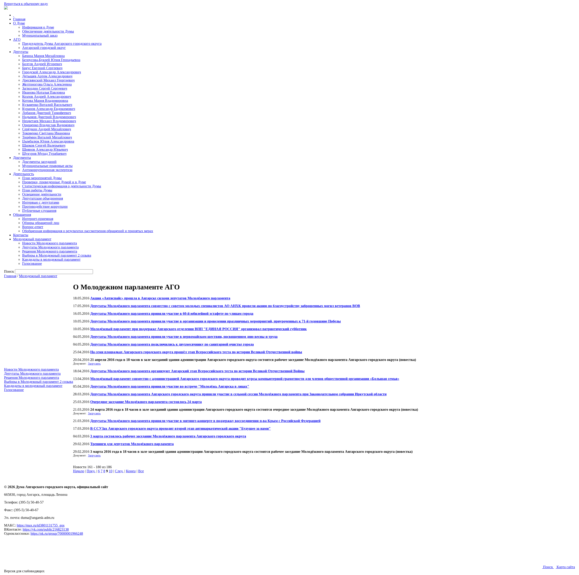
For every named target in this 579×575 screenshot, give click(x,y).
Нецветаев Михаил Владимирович (49, 121)
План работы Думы (37, 190)
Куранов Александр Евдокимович (48, 109)
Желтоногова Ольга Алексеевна (47, 84)
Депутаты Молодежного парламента (50, 247)
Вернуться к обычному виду (26, 4)
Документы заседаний (39, 162)
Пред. (91, 471)
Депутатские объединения (42, 198)
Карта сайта (565, 567)
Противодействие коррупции (45, 206)
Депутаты (20, 52)
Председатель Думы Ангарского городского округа (62, 43)
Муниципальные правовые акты (47, 166)
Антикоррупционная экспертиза (47, 170)
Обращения (22, 215)
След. (119, 471)
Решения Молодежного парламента (49, 251)
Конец (131, 471)
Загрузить (94, 363)
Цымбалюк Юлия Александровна (48, 141)
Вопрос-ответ (32, 227)
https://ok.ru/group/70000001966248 (57, 533)
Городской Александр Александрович (51, 72)
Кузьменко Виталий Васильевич (47, 105)
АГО (17, 39)
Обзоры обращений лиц (40, 223)
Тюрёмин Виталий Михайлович (47, 137)
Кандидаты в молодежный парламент (51, 259)
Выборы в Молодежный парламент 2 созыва (56, 255)
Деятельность (23, 174)
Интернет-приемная (37, 219)
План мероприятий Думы (42, 178)
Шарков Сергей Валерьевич (43, 145)
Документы (22, 158)
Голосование (32, 263)
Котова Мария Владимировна (45, 101)
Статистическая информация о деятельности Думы (61, 186)
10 (110, 471)
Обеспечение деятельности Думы (48, 31)
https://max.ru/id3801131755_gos (40, 525)
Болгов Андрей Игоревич (42, 64)
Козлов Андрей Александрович (46, 96)
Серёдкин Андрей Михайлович (46, 129)
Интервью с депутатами (40, 202)
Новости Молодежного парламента (49, 243)
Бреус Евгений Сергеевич (42, 68)
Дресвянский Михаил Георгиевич (48, 80)
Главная (19, 19)
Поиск (548, 567)
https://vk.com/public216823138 (46, 529)
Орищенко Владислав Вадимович (48, 125)
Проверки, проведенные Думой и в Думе (54, 182)
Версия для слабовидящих (24, 571)
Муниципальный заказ (39, 35)
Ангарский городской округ (44, 48)
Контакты (20, 235)
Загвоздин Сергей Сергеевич (44, 88)
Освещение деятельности (41, 194)
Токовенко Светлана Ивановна (46, 133)
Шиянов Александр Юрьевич (45, 149)
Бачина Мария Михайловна (43, 56)
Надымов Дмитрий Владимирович (49, 117)
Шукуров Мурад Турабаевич (44, 153)
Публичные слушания (39, 210)
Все (141, 471)
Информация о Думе (38, 27)
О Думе (19, 23)
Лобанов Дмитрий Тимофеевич (46, 113)
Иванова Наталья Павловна (43, 92)
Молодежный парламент (32, 239)
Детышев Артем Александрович (47, 76)
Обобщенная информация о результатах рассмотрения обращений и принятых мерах (87, 231)
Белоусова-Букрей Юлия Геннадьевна (51, 60)
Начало (78, 471)
